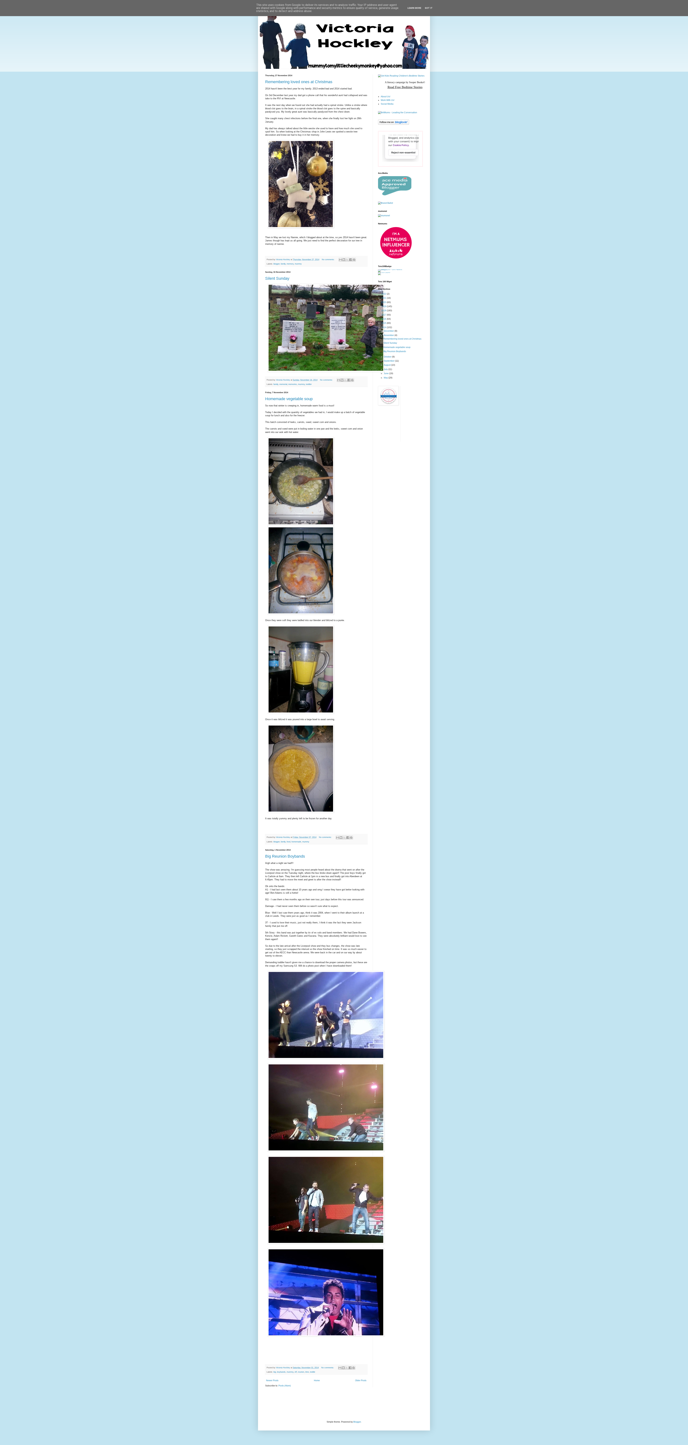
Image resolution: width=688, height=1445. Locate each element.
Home (317, 1380)
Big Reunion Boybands (285, 856)
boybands (281, 1372)
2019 (384, 306)
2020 (384, 302)
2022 (384, 294)
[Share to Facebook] (350, 259)
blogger (276, 264)
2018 (384, 310)
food (288, 842)
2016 (384, 319)
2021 (384, 298)
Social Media (387, 104)
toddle (312, 1372)
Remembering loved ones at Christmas (298, 82)
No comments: (328, 259)
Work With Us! (387, 100)
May (386, 377)
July (386, 369)
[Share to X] (347, 259)
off (296, 1372)
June (386, 373)
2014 (384, 327)
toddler (309, 384)
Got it (429, 8)
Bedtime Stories (411, 87)
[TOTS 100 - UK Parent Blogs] (393, 269)
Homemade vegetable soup (289, 399)
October (388, 357)
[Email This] (340, 259)
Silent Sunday (277, 278)
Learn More (414, 8)
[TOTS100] (384, 272)
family (283, 264)
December (389, 331)
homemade (296, 842)
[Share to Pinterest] (354, 259)
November (389, 335)
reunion (301, 1372)
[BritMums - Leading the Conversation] (397, 112)
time (307, 1372)
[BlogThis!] (344, 259)
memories (292, 384)
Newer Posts (272, 1380)
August (387, 365)
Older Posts (360, 1380)
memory (290, 264)
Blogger (357, 1422)
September (389, 361)
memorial (283, 384)
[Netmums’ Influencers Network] (396, 258)
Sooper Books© (417, 82)
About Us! (385, 96)
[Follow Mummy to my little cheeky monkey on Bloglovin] (393, 124)
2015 (384, 323)
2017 (384, 315)
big (274, 1372)
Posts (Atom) (284, 1385)
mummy (298, 264)
